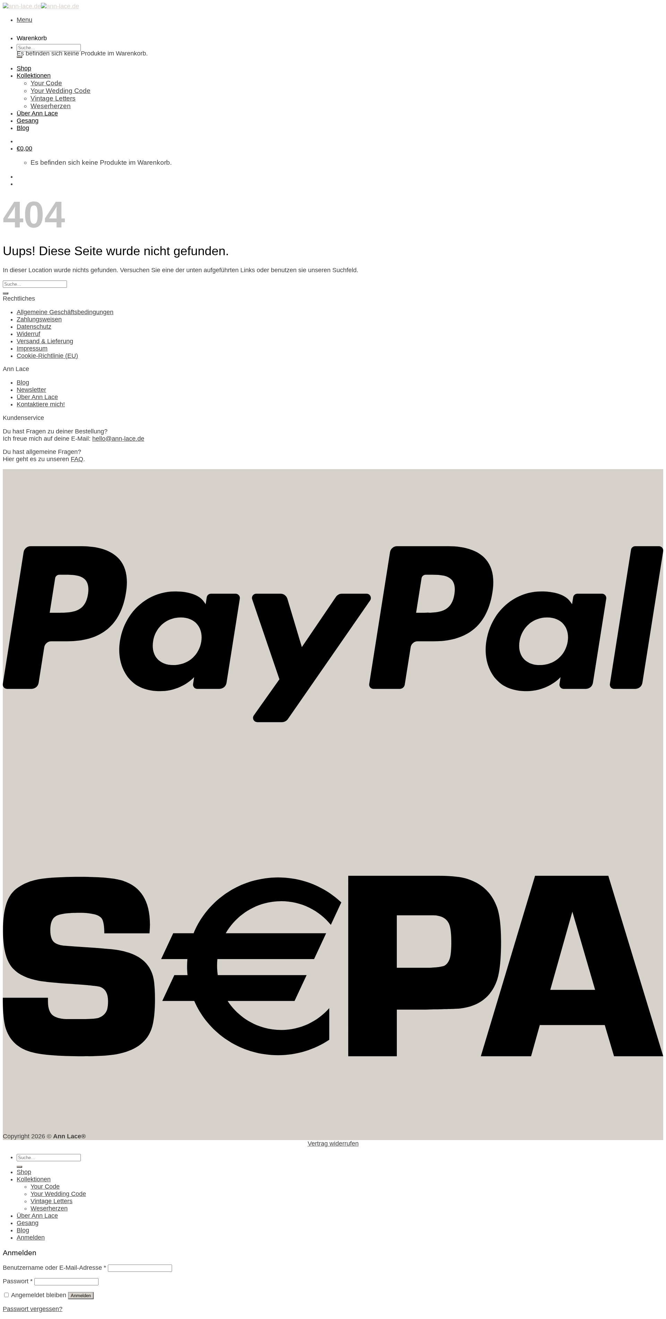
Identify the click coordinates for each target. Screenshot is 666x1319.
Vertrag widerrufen (333, 1143)
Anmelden (81, 1295)
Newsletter (31, 389)
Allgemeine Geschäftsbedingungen (65, 312)
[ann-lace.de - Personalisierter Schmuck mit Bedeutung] (41, 6)
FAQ (77, 459)
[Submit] (19, 57)
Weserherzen (51, 106)
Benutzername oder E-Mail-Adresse (54, 1267)
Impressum (32, 348)
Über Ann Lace (37, 113)
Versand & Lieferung (45, 341)
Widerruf (28, 333)
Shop (24, 68)
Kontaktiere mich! (41, 404)
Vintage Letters (53, 98)
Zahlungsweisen (39, 319)
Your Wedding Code (61, 90)
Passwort (18, 1281)
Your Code (46, 83)
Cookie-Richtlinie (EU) (47, 355)
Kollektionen (34, 75)
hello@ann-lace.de (118, 438)
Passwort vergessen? (32, 1308)
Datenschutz (34, 326)
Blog (23, 127)
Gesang (28, 120)
